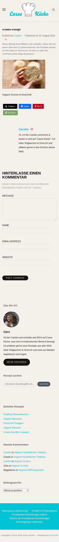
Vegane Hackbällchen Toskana (30, 452)
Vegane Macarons (12, 419)
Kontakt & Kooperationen (44, 511)
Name (5, 225)
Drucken (12, 113)
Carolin (18, 35)
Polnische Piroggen (13, 423)
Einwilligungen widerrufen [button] (29, 522)
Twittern (11, 106)
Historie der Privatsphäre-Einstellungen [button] (30, 518)
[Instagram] (32, 129)
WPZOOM (54, 535)
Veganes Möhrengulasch (31, 470)
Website (7, 257)
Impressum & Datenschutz (15, 511)
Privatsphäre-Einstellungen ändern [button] (29, 514)
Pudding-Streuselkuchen (16, 414)
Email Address (11, 241)
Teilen (26, 106)
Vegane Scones (22, 461)
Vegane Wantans (12, 427)
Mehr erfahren (16, 362)
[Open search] (53, 9)
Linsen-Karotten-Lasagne (16, 432)
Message (8, 196)
